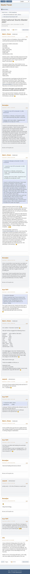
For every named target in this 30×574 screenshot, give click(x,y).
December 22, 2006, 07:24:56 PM (8, 483)
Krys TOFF (5, 289)
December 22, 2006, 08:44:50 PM (8, 500)
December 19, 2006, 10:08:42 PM (8, 323)
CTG (3, 538)
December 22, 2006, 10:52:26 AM (8, 442)
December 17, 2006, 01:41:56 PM (8, 157)
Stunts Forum (6, 5)
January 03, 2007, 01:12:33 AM (8, 540)
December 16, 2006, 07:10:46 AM (8, 36)
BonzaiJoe (5, 105)
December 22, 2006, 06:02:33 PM (8, 462)
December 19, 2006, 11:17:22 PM (8, 381)
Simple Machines (18, 572)
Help (9, 570)
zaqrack (4, 379)
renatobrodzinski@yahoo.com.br (10, 231)
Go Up (2, 561)
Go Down (3, 29)
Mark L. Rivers (18, 14)
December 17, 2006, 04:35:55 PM (8, 292)
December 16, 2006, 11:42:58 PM (8, 107)
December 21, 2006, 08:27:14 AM (8, 423)
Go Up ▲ (20, 570)
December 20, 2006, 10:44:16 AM (8, 399)
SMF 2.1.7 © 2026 (11, 572)
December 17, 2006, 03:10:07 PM (8, 260)
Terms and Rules (14, 570)
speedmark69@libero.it (8, 84)
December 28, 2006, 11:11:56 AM (8, 521)
